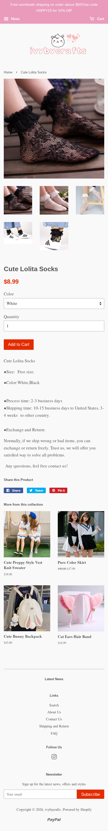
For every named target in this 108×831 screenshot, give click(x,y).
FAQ (54, 733)
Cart (100, 19)
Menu (15, 18)
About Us (54, 712)
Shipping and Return (54, 726)
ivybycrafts (53, 809)
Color (9, 294)
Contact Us (54, 719)
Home (8, 72)
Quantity (11, 316)
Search (54, 705)
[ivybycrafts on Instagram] (54, 757)
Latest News (54, 679)
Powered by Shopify (77, 809)
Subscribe (90, 794)
